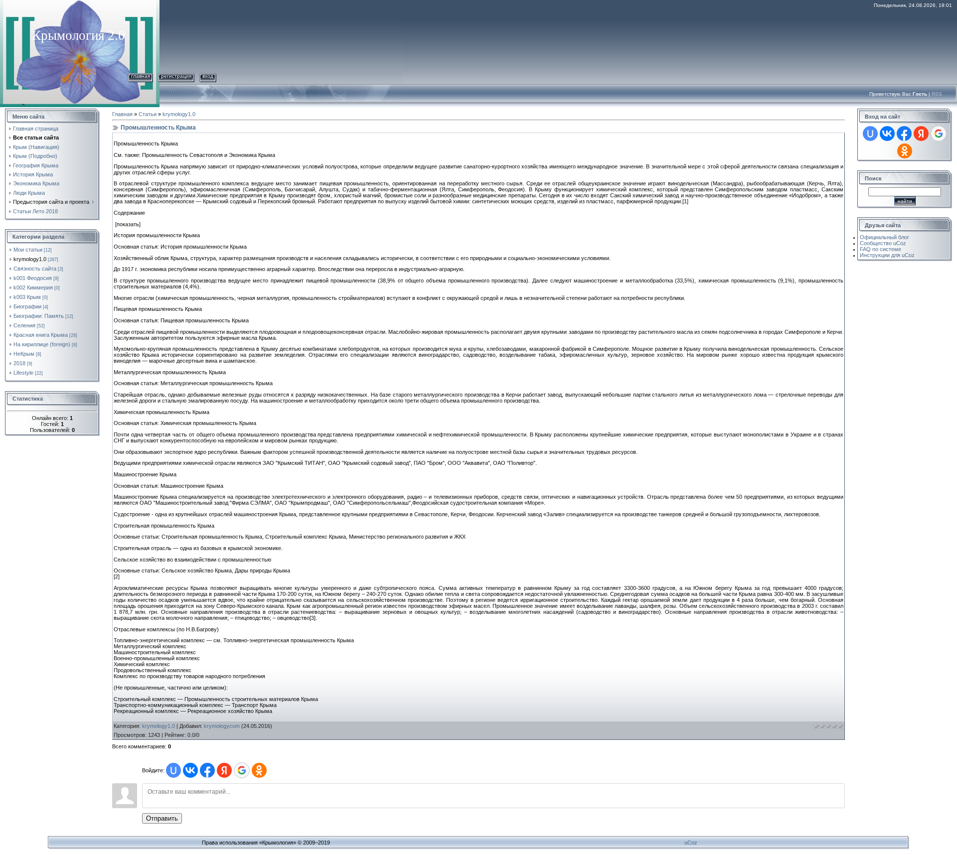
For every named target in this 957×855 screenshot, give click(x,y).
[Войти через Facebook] (207, 770)
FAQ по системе (880, 249)
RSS (937, 94)
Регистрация (176, 76)
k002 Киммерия (33, 287)
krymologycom (222, 726)
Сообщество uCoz (883, 243)
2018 (19, 363)
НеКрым (23, 354)
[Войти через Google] (242, 770)
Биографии (27, 306)
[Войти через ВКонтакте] (190, 770)
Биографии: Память (38, 316)
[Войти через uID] (173, 770)
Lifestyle (23, 373)
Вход (207, 76)
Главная (140, 76)
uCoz (690, 843)
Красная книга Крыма (40, 335)
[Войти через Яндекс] (224, 770)
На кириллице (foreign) (41, 344)
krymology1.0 (29, 259)
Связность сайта (34, 269)
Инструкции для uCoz (887, 255)
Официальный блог (884, 237)
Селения (24, 325)
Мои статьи (27, 250)
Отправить (162, 818)
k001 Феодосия (32, 278)
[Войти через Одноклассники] (259, 770)
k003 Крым (27, 297)
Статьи (148, 114)
